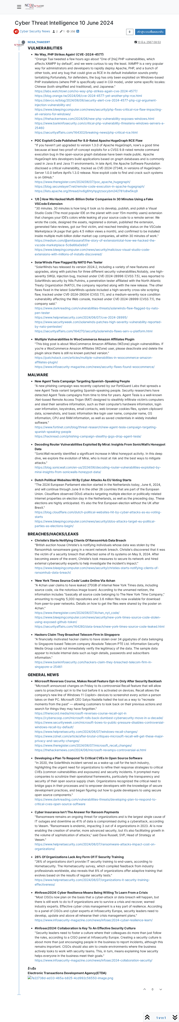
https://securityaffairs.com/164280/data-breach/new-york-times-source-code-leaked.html (99, 626)
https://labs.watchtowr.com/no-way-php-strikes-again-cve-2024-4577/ (86, 91)
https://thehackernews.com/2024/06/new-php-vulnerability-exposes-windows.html (94, 118)
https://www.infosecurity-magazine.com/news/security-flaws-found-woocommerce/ (95, 367)
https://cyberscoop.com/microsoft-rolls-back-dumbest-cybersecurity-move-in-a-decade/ (99, 718)
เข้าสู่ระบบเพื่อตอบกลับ (150, 31)
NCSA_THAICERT (39, 42)
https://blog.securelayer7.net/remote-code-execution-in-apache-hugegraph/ (90, 186)
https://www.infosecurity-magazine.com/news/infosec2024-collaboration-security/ (93, 960)
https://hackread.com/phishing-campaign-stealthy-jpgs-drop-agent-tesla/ (88, 436)
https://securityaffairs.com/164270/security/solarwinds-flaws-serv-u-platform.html (93, 331)
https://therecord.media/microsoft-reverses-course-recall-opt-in (80, 713)
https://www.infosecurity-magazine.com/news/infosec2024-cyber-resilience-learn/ (94, 920)
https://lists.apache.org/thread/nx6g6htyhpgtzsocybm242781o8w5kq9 (86, 191)
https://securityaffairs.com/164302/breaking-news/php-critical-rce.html (86, 132)
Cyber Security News (35, 31)
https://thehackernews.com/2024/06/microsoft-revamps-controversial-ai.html (90, 750)
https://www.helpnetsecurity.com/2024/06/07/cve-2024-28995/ (81, 317)
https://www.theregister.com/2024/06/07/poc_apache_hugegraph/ (82, 182)
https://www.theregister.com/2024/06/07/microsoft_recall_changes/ (83, 745)
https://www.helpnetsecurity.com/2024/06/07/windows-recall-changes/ (86, 731)
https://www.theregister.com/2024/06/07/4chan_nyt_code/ (77, 613)
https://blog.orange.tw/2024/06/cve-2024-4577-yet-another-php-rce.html (88, 95)
